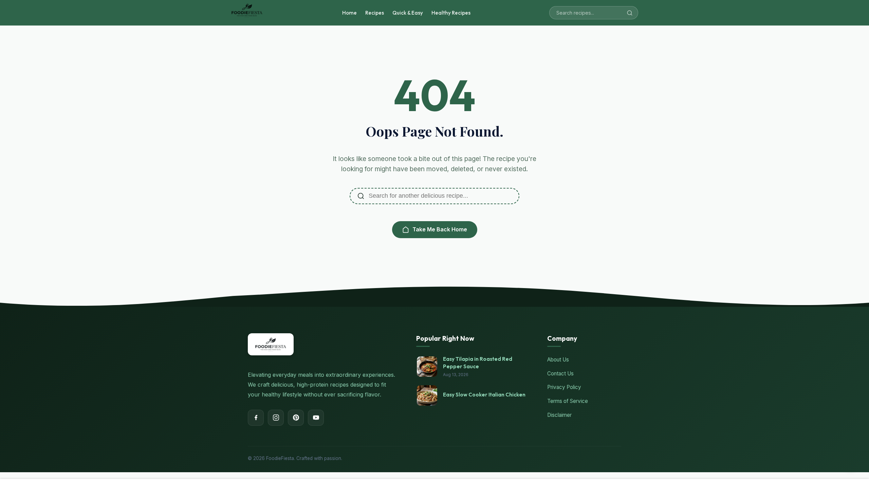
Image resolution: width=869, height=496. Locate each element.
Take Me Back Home (439, 229)
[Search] (629, 12)
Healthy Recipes (450, 13)
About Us (558, 359)
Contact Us (560, 373)
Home (349, 13)
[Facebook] (256, 418)
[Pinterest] (296, 418)
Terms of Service (567, 401)
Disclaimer (559, 415)
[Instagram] (276, 418)
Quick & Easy (407, 13)
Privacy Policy (564, 387)
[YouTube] (316, 418)
